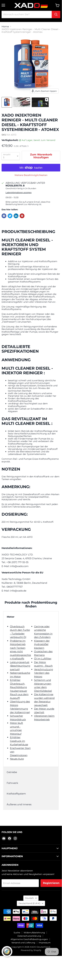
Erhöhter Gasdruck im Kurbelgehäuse (19, 741)
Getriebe (12, 772)
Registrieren (51, 882)
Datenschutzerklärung (29, 936)
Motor (10, 616)
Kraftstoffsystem (16, 793)
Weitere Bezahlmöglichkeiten (30, 175)
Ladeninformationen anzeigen (19, 193)
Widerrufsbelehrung (34, 932)
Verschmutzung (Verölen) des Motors (43, 673)
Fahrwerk (12, 782)
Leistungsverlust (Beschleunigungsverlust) (20, 666)
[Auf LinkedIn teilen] (16, 215)
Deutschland (29, 903)
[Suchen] (56, 14)
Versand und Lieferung (23, 942)
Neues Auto (17, 758)
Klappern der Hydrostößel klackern (42, 644)
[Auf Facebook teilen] (4, 215)
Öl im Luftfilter (42, 658)
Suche (17, 932)
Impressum (45, 942)
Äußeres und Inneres (19, 804)
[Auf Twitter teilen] (10, 215)
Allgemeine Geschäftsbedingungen (29, 939)
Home (5, 26)
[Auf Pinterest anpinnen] (22, 215)
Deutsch (29, 898)
